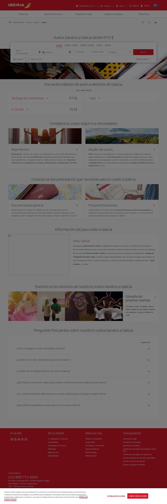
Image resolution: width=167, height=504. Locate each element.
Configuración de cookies (116, 496)
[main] (83, 496)
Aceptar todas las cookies (138, 496)
